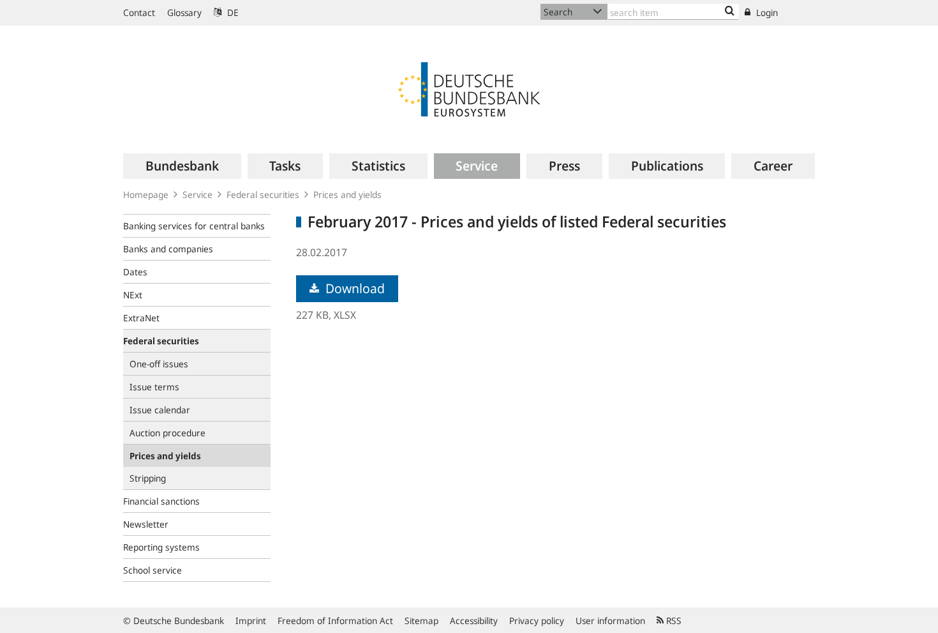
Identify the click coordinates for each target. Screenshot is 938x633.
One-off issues (159, 364)
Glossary (184, 12)
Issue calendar (160, 410)
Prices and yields (347, 194)
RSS (672, 620)
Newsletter (145, 524)
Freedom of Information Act (335, 620)
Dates (135, 272)
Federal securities (263, 194)
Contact (139, 12)
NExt (132, 295)
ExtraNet (141, 318)
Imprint (250, 620)
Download (353, 288)
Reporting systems (161, 547)
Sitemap (421, 620)
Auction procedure (167, 433)
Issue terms (154, 387)
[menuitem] (182, 166)
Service (197, 194)
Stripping (148, 478)
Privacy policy (536, 620)
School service (152, 570)
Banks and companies (168, 249)
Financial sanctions (161, 501)
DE (232, 12)
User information (610, 620)
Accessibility (474, 620)
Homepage (145, 194)
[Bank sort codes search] (729, 11)
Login (766, 12)
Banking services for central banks (194, 226)
